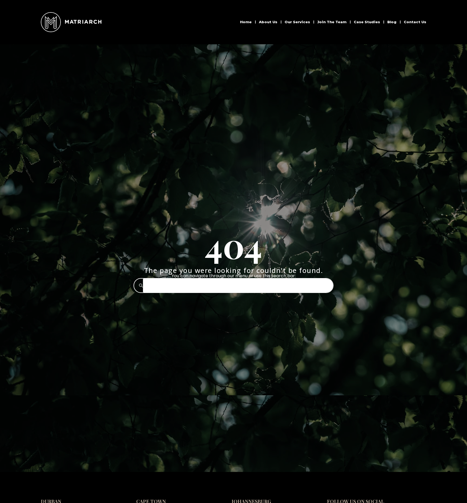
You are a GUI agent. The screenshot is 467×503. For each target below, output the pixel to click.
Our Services (297, 22)
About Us (268, 22)
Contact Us (415, 22)
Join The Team (331, 22)
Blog (391, 22)
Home (246, 22)
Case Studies (367, 22)
